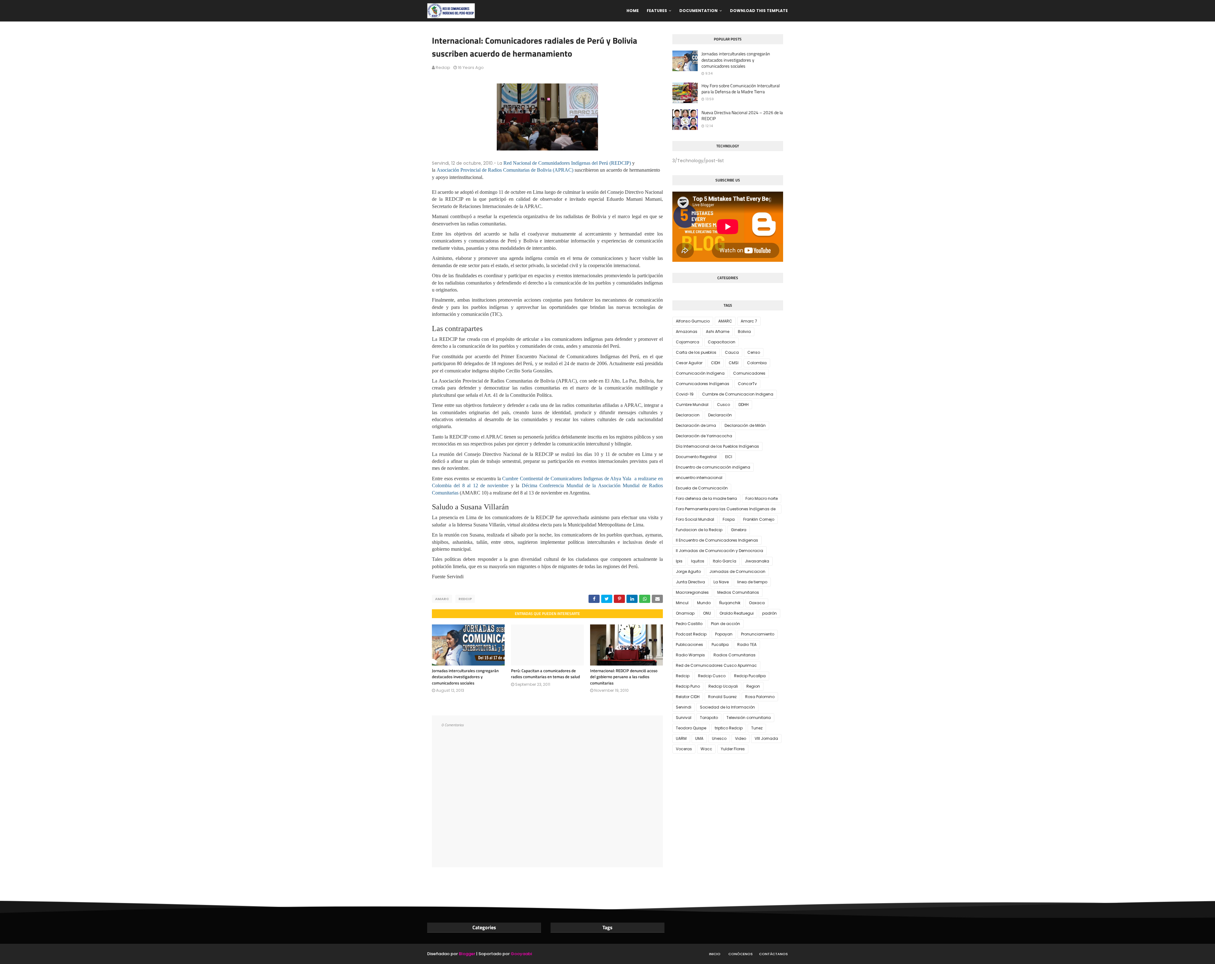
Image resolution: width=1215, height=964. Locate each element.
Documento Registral (696, 456)
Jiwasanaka (757, 561)
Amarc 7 (749, 321)
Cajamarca (687, 342)
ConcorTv (747, 383)
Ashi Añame (717, 331)
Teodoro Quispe (691, 728)
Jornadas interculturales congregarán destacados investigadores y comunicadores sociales (465, 676)
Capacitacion (721, 342)
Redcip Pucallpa (750, 675)
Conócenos (740, 953)
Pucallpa (720, 644)
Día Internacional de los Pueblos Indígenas (717, 446)
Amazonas (686, 331)
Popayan (723, 634)
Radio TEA (747, 644)
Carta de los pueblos (696, 352)
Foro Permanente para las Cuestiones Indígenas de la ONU (726, 509)
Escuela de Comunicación (702, 488)
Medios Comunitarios (738, 592)
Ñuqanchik (729, 602)
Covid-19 (685, 394)
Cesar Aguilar (689, 362)
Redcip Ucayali (723, 686)
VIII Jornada (766, 738)
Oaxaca (757, 602)
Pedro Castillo (689, 623)
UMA (699, 738)
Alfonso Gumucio (693, 321)
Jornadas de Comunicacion (737, 571)
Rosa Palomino (760, 696)
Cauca (732, 352)
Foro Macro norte (761, 498)
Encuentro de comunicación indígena (713, 467)
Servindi (683, 707)
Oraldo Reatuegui (737, 613)
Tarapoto (709, 717)
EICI (728, 456)
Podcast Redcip (691, 634)
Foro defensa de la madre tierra (706, 498)
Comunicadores (749, 373)
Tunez (757, 728)
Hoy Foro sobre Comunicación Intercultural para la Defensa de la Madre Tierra (740, 89)
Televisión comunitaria (748, 717)
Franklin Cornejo (758, 519)
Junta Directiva (690, 582)
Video (740, 738)
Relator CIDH (688, 696)
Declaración (720, 415)
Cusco (723, 404)
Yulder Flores (733, 749)
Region (753, 686)
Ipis (679, 561)
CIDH (715, 362)
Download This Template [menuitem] (759, 10)
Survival (683, 717)
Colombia (757, 362)
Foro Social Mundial (695, 519)
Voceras (684, 749)
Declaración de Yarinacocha (704, 436)
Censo (753, 352)
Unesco (719, 738)
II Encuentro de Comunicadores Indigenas (717, 540)
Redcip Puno (688, 686)
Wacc (706, 749)
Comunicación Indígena (700, 373)
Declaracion (688, 415)
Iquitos (697, 561)
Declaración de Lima (696, 425)
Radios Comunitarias (734, 655)
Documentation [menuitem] (698, 10)
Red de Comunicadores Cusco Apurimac (716, 665)
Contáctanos (773, 953)
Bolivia (744, 331)
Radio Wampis (690, 655)
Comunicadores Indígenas (702, 383)
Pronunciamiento (757, 634)
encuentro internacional (699, 477)
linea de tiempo (752, 582)
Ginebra (738, 529)
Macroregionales (692, 592)
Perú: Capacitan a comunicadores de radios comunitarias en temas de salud (545, 673)
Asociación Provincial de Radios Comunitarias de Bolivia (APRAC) (505, 170)
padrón (769, 613)
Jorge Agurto (688, 571)
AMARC (442, 598)
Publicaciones (689, 644)
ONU (707, 613)
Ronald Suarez (722, 696)
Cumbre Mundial (692, 404)
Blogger (467, 954)
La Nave (721, 582)
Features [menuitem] (657, 10)
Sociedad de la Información (727, 707)
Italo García (724, 561)
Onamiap (685, 613)
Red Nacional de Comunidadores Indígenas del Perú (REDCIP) (567, 163)
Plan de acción (725, 623)
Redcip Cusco (712, 675)
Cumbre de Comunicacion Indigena (737, 394)
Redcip (443, 67)
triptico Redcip (729, 728)
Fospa (729, 519)
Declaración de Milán (745, 425)
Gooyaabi (521, 954)
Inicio (714, 953)
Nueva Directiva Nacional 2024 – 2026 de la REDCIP (742, 115)
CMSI (733, 362)
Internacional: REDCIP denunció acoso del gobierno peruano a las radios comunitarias (623, 676)
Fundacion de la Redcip (699, 529)
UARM (681, 738)
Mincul (682, 602)
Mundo (704, 602)
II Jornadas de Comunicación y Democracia (719, 550)
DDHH (743, 404)
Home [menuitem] (632, 10)
